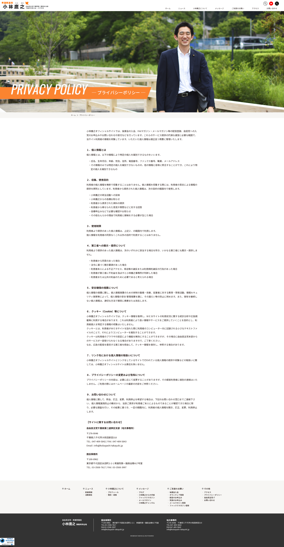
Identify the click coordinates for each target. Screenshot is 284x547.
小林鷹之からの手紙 (147, 494)
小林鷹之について (116, 488)
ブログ (141, 492)
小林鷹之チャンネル (147, 502)
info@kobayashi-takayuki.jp (108, 445)
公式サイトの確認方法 (7, 546)
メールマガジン (145, 500)
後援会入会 (174, 492)
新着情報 (88, 492)
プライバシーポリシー (213, 494)
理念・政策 (112, 494)
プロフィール (113, 492)
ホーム (168, 8)
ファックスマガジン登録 (179, 505)
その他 (207, 488)
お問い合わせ (272, 8)
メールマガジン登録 (178, 502)
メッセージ (144, 488)
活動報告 (88, 494)
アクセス (255, 8)
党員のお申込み (176, 500)
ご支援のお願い (238, 8)
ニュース (89, 488)
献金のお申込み (176, 497)
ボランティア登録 (177, 494)
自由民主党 (208, 497)
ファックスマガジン (147, 497)
